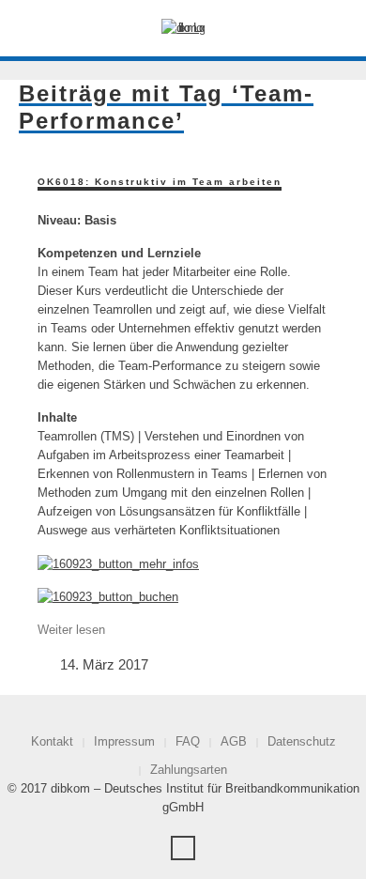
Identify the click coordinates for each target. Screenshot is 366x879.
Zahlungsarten (188, 770)
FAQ (187, 741)
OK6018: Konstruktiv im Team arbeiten (160, 182)
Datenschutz (301, 741)
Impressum (124, 741)
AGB (234, 741)
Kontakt (52, 741)
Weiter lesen (71, 630)
